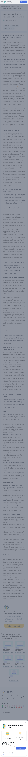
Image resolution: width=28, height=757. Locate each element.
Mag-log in (23, 1)
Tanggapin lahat (21, 748)
